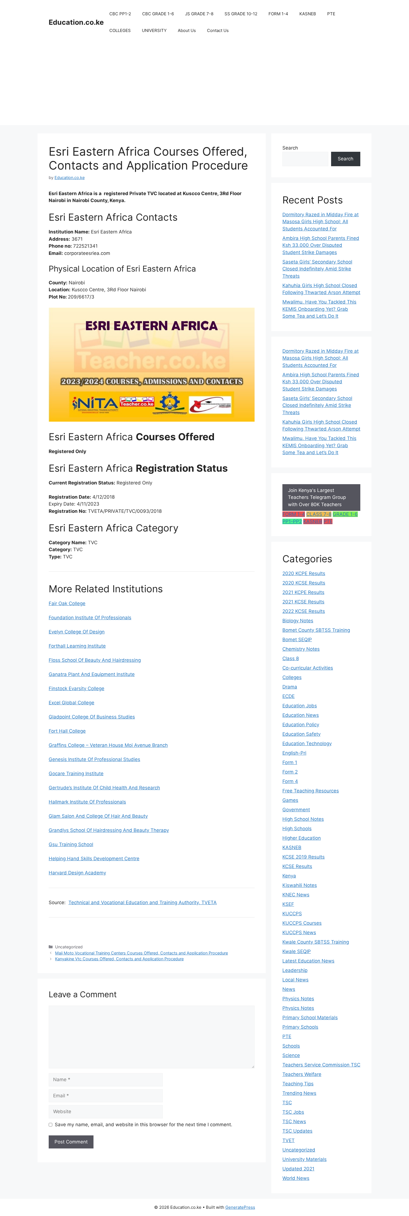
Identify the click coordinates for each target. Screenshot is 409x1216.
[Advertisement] (204, 86)
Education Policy (300, 724)
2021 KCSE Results (303, 602)
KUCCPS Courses (302, 923)
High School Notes (303, 819)
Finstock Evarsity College (76, 688)
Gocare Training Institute (76, 773)
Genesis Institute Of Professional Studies (94, 759)
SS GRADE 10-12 (241, 13)
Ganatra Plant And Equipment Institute (92, 674)
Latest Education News (308, 961)
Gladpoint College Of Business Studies (92, 717)
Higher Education (301, 838)
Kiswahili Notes (299, 885)
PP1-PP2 (292, 521)
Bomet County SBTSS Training (316, 630)
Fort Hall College (67, 731)
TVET (288, 1140)
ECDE (288, 696)
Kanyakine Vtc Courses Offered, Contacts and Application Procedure (119, 958)
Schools (291, 1046)
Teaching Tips (298, 1083)
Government (296, 809)
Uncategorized (298, 1150)
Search (290, 148)
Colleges (292, 677)
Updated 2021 (298, 1169)
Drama (289, 687)
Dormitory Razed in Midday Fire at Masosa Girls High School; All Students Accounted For (320, 222)
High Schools (297, 828)
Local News (295, 980)
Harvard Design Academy (77, 873)
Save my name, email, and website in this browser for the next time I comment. (143, 1124)
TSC (287, 1102)
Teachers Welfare (301, 1074)
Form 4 (290, 781)
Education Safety (301, 734)
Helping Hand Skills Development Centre (94, 858)
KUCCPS (292, 913)
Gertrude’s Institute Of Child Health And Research (104, 787)
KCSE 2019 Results (303, 857)
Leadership (294, 970)
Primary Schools (300, 1027)
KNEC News (295, 894)
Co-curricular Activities (307, 668)
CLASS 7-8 (318, 514)
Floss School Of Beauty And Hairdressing (95, 660)
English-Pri (294, 753)
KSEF (288, 904)
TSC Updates (297, 1131)
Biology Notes (297, 620)
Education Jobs (299, 705)
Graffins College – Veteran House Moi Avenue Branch (108, 745)
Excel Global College (71, 702)
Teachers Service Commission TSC (321, 1065)
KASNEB (307, 13)
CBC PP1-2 (120, 13)
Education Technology (307, 743)
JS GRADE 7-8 (199, 13)
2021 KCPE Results (303, 592)
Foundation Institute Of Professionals (90, 617)
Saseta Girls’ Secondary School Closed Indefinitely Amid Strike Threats (317, 269)
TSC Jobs (293, 1112)
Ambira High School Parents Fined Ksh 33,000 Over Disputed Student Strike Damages (320, 245)
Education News (300, 715)
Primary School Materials (310, 1017)
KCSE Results (297, 866)
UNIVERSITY (154, 30)
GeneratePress (240, 1207)
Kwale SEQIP (296, 951)
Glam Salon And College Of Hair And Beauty (98, 816)
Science (291, 1055)
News (288, 989)
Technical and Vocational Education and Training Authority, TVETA (142, 902)
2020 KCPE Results (303, 573)
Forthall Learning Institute (77, 646)
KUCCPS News (299, 932)
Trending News (299, 1093)
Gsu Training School (71, 844)
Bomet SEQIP (297, 639)
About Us (187, 30)
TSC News (294, 1121)
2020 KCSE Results (303, 583)
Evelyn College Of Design (77, 632)
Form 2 (290, 772)
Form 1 (289, 762)
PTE (331, 13)
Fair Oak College (67, 603)
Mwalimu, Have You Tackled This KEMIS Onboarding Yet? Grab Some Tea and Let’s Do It (319, 309)
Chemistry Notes (301, 649)
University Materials (304, 1159)
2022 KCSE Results (303, 611)
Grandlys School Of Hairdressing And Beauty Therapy (109, 830)
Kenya (289, 876)
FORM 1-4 (278, 13)
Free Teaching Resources (310, 791)
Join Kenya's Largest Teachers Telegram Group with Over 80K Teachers (317, 497)
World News (295, 1178)
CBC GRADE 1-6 (158, 13)
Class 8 (290, 658)
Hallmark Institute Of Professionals (87, 802)
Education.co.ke (76, 22)
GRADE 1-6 (345, 514)
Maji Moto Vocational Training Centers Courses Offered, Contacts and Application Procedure (141, 953)
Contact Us (218, 30)
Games (290, 800)
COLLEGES (120, 30)
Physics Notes (298, 998)
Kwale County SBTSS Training (315, 942)
